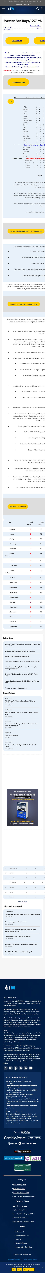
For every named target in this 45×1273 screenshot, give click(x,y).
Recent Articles (9, 693)
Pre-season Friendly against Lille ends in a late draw (21, 746)
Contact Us (19, 1231)
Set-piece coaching (11, 735)
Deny (19, 1270)
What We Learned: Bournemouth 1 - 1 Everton (20, 651)
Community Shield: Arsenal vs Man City (18, 937)
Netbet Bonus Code (20, 1210)
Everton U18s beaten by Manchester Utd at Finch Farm (21, 675)
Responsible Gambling (23, 1247)
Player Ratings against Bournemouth (17, 656)
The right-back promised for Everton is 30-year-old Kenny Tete (22, 645)
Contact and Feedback (13, 1259)
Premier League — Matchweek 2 (15, 688)
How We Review (21, 1243)
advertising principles (22, 4)
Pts (11, 101)
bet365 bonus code (20, 1206)
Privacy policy (28, 1270)
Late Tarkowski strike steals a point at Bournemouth (22, 662)
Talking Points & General (12, 906)
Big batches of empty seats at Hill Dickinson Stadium (22, 914)
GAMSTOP (24, 1097)
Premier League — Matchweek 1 (15, 922)
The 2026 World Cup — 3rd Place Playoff (18, 952)
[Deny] (42, 1267)
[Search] (37, 8)
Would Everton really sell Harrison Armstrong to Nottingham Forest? (21, 668)
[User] (42, 8)
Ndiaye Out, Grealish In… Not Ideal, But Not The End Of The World (22, 682)
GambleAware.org (23, 1090)
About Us (18, 1239)
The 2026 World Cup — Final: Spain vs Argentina (21, 944)
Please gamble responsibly (16, 1)
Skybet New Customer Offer (23, 1222)
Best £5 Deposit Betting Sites (24, 1196)
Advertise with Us (22, 1235)
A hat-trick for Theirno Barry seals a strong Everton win (20, 702)
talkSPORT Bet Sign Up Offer (24, 1214)
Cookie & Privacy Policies (30, 1259)
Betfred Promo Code (20, 1218)
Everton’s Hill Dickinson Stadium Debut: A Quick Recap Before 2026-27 (20, 930)
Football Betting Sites (21, 1192)
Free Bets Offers (19, 1188)
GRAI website (34, 1121)
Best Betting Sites (19, 1184)
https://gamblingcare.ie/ (24, 1061)
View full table (22, 901)
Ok (14, 1270)
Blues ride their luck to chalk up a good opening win (21, 713)
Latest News (8, 638)
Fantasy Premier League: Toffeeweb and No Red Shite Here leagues (21, 725)
